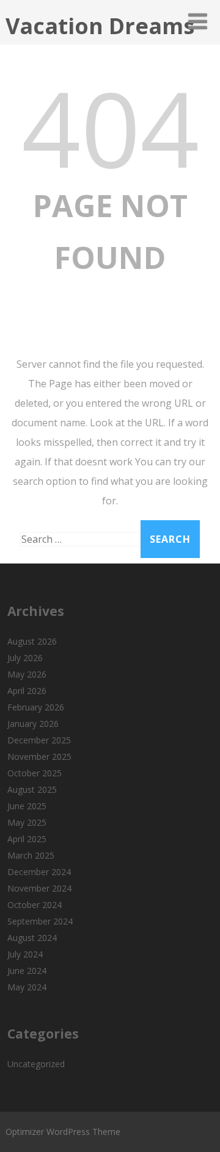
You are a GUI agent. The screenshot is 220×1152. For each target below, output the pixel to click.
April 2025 (26, 839)
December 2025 (39, 740)
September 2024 (40, 921)
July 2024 (25, 954)
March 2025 (30, 855)
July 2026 (25, 658)
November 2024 (39, 888)
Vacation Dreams (100, 26)
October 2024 (34, 905)
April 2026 (26, 690)
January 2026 (33, 723)
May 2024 (26, 987)
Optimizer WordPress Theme (63, 1131)
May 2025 (26, 822)
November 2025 (39, 756)
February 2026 (35, 707)
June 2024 (26, 970)
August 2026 (32, 641)
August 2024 (32, 937)
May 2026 (26, 674)
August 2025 (32, 789)
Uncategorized (36, 1064)
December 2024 (39, 872)
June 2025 (26, 806)
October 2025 (34, 773)
